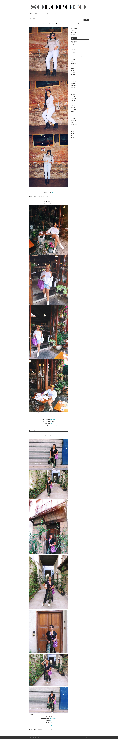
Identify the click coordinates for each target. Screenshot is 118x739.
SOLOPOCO (51, 25)
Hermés (51, 417)
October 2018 (73, 63)
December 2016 (74, 102)
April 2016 (73, 116)
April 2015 (73, 137)
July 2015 (72, 131)
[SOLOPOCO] (58, 6)
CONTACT (42, 13)
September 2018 (74, 65)
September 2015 (74, 127)
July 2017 (72, 89)
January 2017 (73, 100)
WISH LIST (73, 34)
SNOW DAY (72, 44)
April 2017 (73, 94)
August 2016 (73, 109)
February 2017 (73, 98)
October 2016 (73, 105)
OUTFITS (31, 196)
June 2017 (73, 90)
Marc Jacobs (44, 196)
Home (31, 13)
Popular (74, 38)
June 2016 (73, 113)
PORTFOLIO (49, 13)
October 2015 (73, 126)
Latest (79, 38)
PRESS (55, 13)
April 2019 (73, 59)
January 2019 (73, 61)
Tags (86, 38)
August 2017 (73, 87)
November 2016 (74, 103)
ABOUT (36, 13)
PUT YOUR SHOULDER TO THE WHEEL (48, 23)
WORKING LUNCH (48, 202)
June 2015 (73, 133)
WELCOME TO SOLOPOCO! (74, 41)
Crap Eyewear (52, 419)
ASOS (52, 192)
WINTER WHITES (73, 51)
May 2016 (72, 115)
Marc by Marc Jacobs (54, 190)
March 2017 (73, 96)
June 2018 (73, 70)
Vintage (47, 196)
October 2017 (73, 83)
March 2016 (73, 118)
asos (35, 196)
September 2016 (74, 107)
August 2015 (73, 129)
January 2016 (73, 122)
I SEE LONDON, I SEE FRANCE (48, 435)
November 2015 (74, 124)
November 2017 (74, 81)
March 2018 (73, 74)
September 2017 (74, 85)
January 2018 (73, 78)
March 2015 (73, 139)
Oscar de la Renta (53, 718)
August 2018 (73, 66)
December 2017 (74, 79)
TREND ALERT (73, 32)
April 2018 (73, 72)
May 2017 (72, 92)
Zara (51, 423)
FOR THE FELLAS (74, 28)
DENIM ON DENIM (73, 48)
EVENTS (72, 26)
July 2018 (72, 68)
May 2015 (72, 135)
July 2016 (72, 111)
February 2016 (73, 120)
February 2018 (73, 76)
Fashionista (83, 737)
